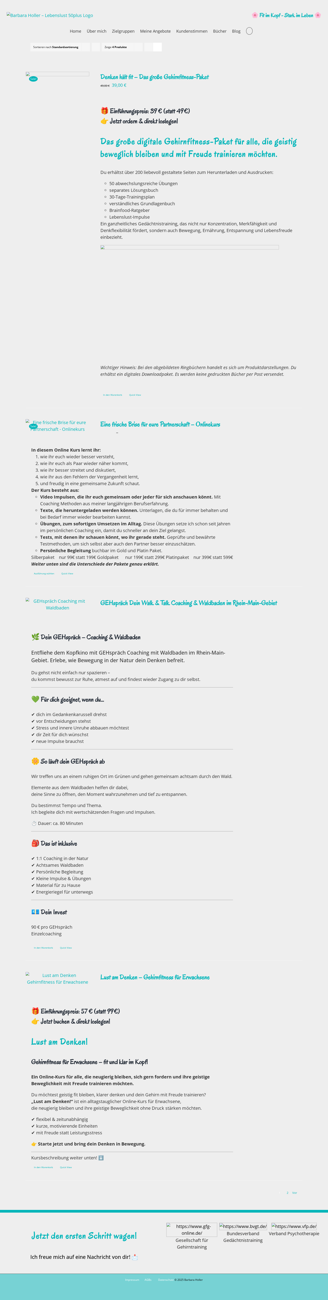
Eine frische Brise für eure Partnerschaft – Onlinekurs (160, 424)
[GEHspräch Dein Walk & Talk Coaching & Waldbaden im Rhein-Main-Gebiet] (57, 604)
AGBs (148, 1280)
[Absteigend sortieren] (95, 47)
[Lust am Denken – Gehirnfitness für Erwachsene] (57, 978)
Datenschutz (166, 1280)
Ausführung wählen (44, 573)
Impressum (132, 1280)
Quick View (135, 394)
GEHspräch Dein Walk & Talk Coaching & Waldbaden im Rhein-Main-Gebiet (188, 602)
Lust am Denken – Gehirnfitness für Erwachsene (155, 977)
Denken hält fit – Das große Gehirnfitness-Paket (154, 76)
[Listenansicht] (157, 47)
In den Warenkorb (112, 394)
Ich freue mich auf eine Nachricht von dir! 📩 (84, 1256)
